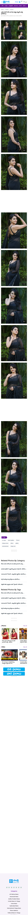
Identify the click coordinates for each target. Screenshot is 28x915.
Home (2, 9)
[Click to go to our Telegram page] (19, 887)
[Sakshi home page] (14, 881)
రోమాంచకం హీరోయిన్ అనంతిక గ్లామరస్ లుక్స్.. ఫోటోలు (12, 564)
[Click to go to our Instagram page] (14, 887)
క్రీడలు (24, 5)
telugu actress (5, 543)
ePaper (17, 2)
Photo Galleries (14, 910)
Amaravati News (14, 896)
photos (7, 9)
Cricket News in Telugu (14, 901)
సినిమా (20, 5)
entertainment (5, 546)
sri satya (4, 540)
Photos (17, 540)
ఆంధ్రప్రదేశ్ (11, 5)
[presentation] (3, 634)
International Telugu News (14, 908)
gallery (17, 543)
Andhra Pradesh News (14, 899)
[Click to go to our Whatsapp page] (9, 887)
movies (11, 9)
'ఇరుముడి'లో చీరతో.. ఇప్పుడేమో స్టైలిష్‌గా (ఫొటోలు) (13, 574)
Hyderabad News (14, 906)
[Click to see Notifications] (26, 2)
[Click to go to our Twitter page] (12, 887)
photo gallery (11, 540)
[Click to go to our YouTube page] (16, 887)
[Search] (19, 2)
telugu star (13, 546)
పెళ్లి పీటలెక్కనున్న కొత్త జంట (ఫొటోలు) (10, 579)
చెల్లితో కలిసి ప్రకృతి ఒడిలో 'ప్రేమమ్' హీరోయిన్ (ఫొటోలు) (11, 584)
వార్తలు (6, 5)
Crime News (14, 903)
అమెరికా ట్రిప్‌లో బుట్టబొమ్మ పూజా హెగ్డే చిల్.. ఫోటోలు (13, 569)
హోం (2, 5)
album (12, 543)
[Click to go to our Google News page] (21, 887)
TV (24, 2)
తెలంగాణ (16, 5)
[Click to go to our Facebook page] (7, 887)
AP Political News (14, 894)
